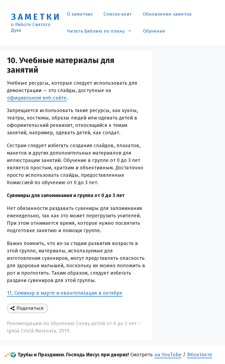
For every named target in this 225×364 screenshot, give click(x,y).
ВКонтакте (199, 355)
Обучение (154, 31)
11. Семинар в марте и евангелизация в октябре (64, 293)
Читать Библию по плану (96, 31)
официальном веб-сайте (36, 98)
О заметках (79, 14)
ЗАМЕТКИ (36, 17)
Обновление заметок (167, 14)
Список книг (117, 14)
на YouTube (167, 355)
